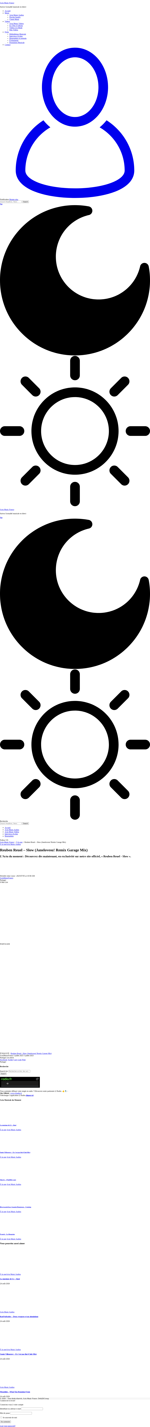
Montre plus (13, 199)
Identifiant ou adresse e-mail (10, 1409)
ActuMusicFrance (6, 878)
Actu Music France (7, 3)
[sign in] (75, 197)
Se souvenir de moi (9, 1418)
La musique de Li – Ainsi (8, 1125)
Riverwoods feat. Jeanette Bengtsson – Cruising (15, 1207)
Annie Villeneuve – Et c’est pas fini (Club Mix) (15, 1152)
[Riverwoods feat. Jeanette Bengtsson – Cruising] (9, 1202)
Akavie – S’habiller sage (8, 1180)
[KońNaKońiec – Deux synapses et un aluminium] (19, 1310)
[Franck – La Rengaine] (9, 1230)
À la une (3, 844)
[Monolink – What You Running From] (19, 1385)
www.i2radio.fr (16, 1093)
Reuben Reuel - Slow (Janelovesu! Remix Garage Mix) (31, 1053)
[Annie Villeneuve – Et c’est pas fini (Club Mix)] (9, 1148)
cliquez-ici (30, 1095)
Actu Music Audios (13, 844)
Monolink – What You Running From (15, 1392)
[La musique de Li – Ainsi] (9, 1121)
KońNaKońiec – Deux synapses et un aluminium (19, 1317)
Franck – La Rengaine (7, 1234)
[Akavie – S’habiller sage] (9, 1175)
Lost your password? (7, 1426)
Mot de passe (5, 1413)
